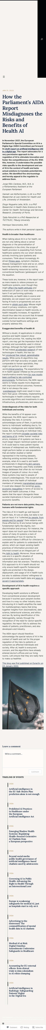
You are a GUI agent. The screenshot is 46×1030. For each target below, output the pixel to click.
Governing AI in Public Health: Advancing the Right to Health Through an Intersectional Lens (21, 882)
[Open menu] (3, 76)
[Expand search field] (41, 39)
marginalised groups (32, 483)
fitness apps (14, 261)
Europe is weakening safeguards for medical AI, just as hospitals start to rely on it (24, 904)
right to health (12, 553)
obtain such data (20, 304)
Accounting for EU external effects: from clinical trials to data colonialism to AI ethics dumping (22, 970)
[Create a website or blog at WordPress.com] (3, 1023)
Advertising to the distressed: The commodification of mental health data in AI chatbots (22, 925)
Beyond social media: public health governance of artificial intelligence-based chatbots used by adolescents (24, 860)
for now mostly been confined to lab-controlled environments (22, 377)
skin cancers (34, 464)
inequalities (16, 489)
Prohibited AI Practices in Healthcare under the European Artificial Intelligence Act (21, 813)
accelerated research (25, 349)
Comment (35, 772)
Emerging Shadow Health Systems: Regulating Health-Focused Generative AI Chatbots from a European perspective (22, 836)
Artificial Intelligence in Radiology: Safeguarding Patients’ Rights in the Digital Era (21, 992)
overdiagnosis (9, 391)
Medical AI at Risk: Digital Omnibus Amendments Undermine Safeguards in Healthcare (21, 947)
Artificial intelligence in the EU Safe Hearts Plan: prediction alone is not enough (24, 791)
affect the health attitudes (20, 288)
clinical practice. (15, 369)
